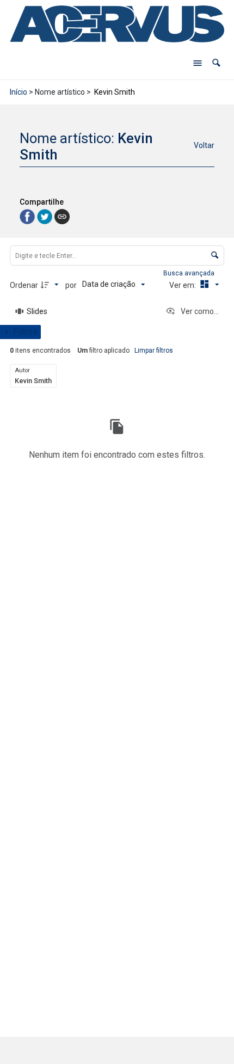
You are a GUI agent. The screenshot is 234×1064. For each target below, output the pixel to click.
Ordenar (24, 285)
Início (18, 92)
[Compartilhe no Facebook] (28, 216)
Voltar (204, 145)
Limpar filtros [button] (153, 350)
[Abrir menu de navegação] (197, 63)
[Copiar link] (62, 216)
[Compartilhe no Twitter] (45, 216)
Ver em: (183, 285)
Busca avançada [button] (189, 273)
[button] (216, 62)
